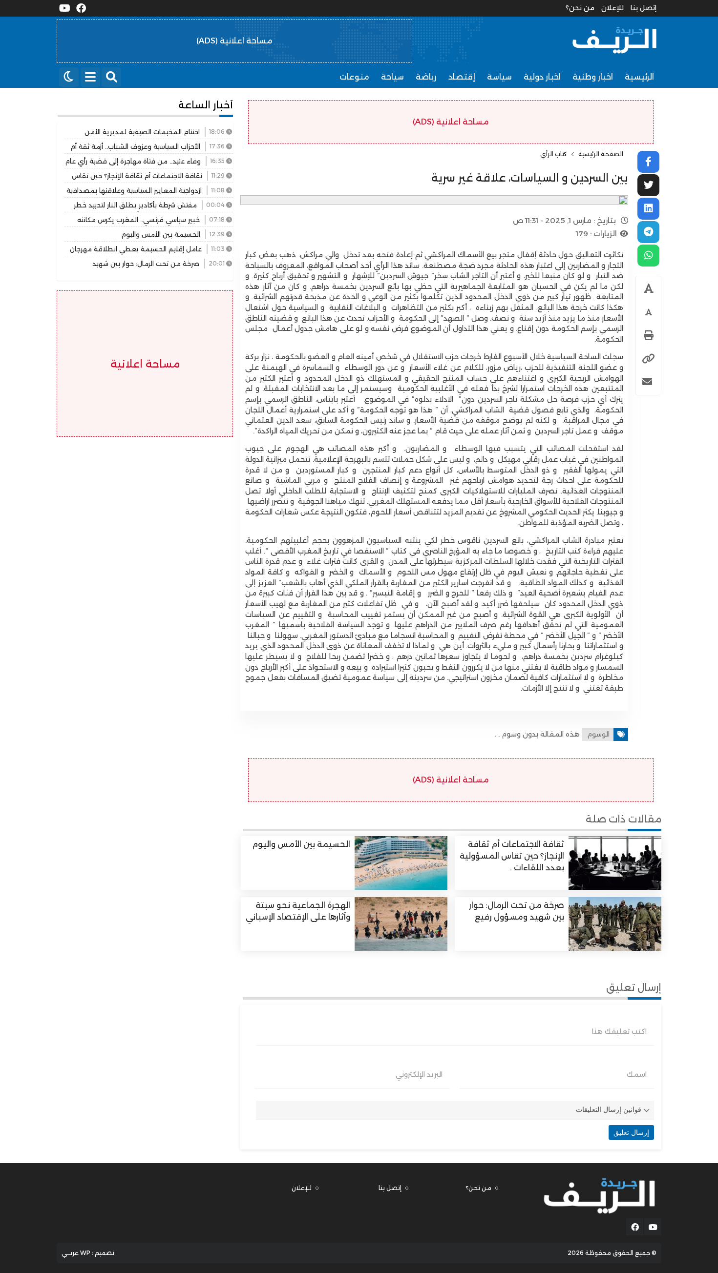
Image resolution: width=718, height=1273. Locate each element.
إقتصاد (461, 77)
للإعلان (612, 7)
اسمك (637, 1074)
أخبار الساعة (205, 105)
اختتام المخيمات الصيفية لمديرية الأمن (142, 132)
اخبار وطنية (592, 77)
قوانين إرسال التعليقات (608, 1109)
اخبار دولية (542, 77)
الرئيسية (639, 77)
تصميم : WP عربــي (88, 1252)
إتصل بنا (643, 7)
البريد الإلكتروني (419, 1074)
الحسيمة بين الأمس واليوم (301, 844)
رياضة (426, 77)
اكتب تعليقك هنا (619, 1031)
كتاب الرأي (553, 154)
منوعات (354, 77)
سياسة (499, 77)
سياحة (392, 77)
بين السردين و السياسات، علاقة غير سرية (529, 178)
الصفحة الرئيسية (600, 154)
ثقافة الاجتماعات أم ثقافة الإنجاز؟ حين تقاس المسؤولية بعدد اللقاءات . (512, 856)
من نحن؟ (580, 7)
